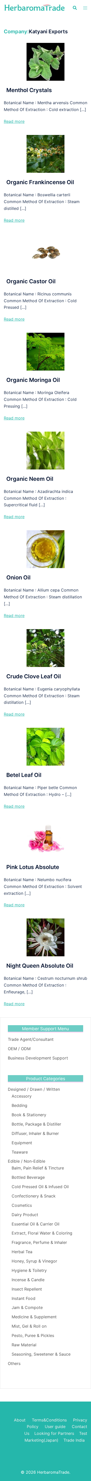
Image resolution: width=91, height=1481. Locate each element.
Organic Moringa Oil (33, 380)
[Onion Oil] (45, 548)
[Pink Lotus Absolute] (45, 838)
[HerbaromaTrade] (34, 7)
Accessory (22, 1096)
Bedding (19, 1105)
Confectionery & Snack (34, 1195)
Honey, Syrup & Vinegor (34, 1261)
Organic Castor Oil (31, 281)
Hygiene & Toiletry (29, 1270)
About (20, 1419)
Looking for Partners (54, 1433)
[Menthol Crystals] (45, 61)
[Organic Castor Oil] (45, 252)
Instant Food (23, 1298)
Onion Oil (18, 577)
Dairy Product (25, 1214)
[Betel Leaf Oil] (45, 746)
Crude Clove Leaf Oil (33, 676)
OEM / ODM (19, 1048)
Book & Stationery (29, 1114)
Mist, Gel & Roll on (29, 1326)
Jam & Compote (27, 1307)
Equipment (22, 1142)
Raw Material (24, 1344)
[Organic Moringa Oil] (45, 351)
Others (14, 1363)
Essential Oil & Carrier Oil (35, 1223)
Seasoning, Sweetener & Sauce (41, 1354)
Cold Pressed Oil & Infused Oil (40, 1186)
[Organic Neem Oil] (45, 450)
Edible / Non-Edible (26, 1161)
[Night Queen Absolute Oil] (45, 937)
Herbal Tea (22, 1251)
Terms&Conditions (49, 1419)
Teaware (20, 1152)
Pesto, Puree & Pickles (33, 1335)
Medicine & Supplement (34, 1316)
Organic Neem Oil (29, 479)
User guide (56, 1426)
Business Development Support (38, 1057)
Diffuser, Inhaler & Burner (35, 1133)
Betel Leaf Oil (23, 775)
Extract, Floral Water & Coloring (42, 1233)
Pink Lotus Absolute (32, 867)
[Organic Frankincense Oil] (45, 153)
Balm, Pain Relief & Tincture (38, 1167)
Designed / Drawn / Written (34, 1089)
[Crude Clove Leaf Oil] (45, 647)
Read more (14, 121)
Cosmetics (22, 1205)
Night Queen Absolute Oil (39, 965)
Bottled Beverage (28, 1177)
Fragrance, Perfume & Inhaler (39, 1242)
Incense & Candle (28, 1279)
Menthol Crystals (29, 90)
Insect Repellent (27, 1289)
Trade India (74, 1440)
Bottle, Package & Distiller (36, 1124)
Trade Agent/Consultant (31, 1039)
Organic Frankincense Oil (40, 182)
